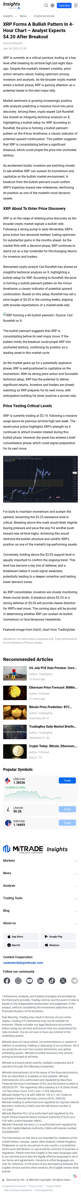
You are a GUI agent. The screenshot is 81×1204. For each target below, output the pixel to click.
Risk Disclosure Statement (18, 1190)
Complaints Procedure (14, 1186)
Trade (67, 780)
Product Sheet (53, 1186)
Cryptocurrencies (44, 16)
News (23, 16)
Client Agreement (44, 1190)
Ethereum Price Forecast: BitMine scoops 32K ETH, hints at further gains (53, 687)
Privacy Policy (35, 1186)
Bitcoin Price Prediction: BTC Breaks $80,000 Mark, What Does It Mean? (52, 707)
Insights (8, 16)
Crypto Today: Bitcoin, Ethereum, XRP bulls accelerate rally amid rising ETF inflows (52, 746)
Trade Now (64, 5)
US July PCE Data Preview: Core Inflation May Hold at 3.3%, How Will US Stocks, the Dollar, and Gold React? (51, 668)
